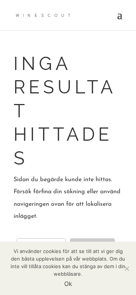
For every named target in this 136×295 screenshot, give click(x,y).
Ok (68, 283)
